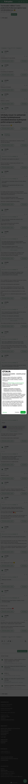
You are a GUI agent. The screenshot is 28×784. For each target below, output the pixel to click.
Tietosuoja (4, 412)
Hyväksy (23, 412)
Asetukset (17, 412)
